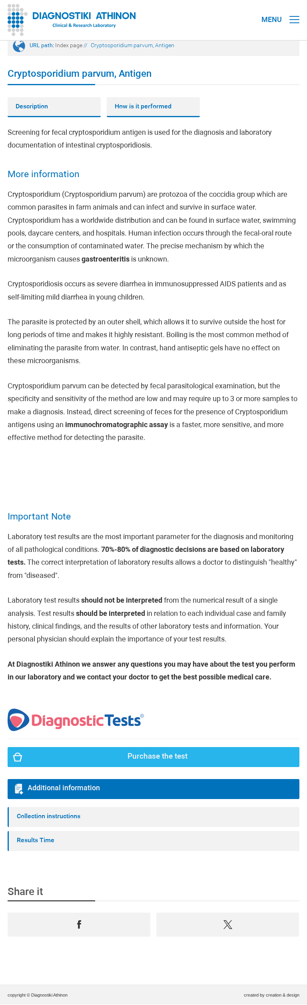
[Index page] (72, 20)
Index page (68, 46)
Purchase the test (157, 757)
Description (32, 107)
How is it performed (143, 107)
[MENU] (294, 12)
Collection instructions (48, 816)
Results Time (35, 840)
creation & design (282, 995)
